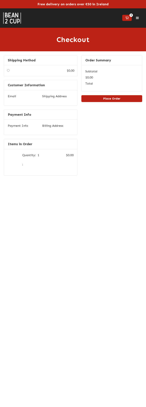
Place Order (111, 98)
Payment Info (18, 125)
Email (12, 96)
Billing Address (52, 125)
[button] (127, 18)
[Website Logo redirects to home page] (12, 18)
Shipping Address (54, 96)
